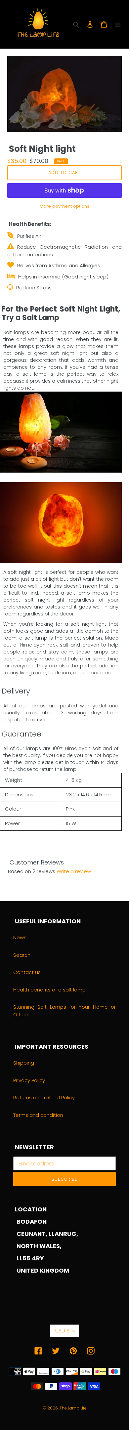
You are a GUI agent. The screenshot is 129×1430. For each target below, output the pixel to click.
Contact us (27, 972)
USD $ (62, 1330)
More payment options (64, 206)
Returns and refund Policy (44, 1097)
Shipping (23, 1062)
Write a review (74, 871)
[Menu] (118, 24)
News (19, 937)
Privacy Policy (29, 1080)
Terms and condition (38, 1115)
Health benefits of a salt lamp (49, 989)
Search (21, 954)
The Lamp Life (73, 1408)
